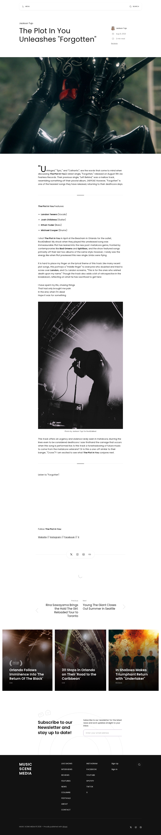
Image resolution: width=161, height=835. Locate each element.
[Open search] (139, 764)
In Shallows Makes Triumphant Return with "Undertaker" (132, 674)
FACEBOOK (91, 769)
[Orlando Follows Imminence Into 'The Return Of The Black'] (27, 660)
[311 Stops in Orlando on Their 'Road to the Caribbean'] (80, 660)
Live (10, 683)
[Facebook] (136, 827)
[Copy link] (90, 554)
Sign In (114, 769)
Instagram (55, 537)
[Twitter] (131, 827)
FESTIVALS (66, 798)
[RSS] (141, 827)
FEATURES (65, 781)
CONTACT (66, 809)
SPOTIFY (90, 781)
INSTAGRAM (91, 763)
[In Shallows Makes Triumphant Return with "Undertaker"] (134, 660)
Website (42, 537)
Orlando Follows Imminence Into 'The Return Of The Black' (26, 674)
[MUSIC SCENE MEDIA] (79, 6)
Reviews (114, 43)
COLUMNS (65, 792)
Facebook (69, 537)
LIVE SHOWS (66, 763)
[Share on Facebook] (77, 554)
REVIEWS (65, 775)
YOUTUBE (90, 775)
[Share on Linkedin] (83, 554)
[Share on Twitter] (71, 554)
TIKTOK (89, 786)
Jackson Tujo (26, 23)
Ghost (64, 826)
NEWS (64, 786)
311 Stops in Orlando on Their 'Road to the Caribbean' (79, 674)
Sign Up (114, 763)
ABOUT (64, 804)
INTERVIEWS (66, 769)
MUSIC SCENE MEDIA (25, 768)
